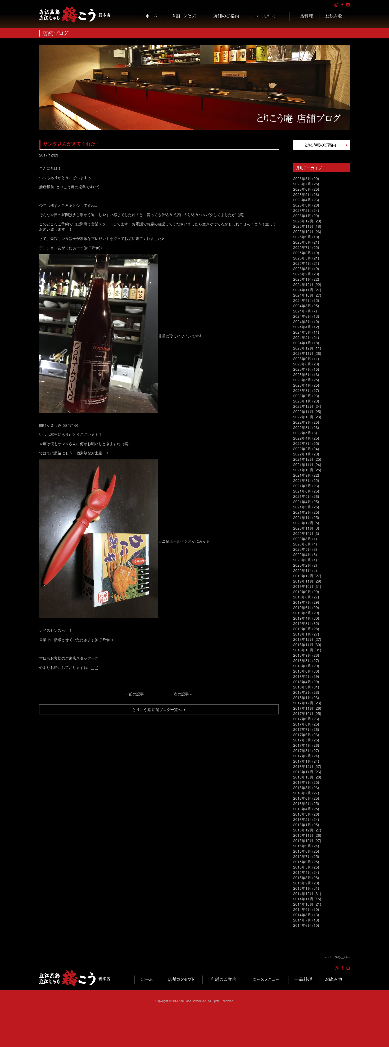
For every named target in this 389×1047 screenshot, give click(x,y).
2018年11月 (303, 644)
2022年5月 (302, 432)
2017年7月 (302, 729)
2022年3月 (302, 443)
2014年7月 (302, 920)
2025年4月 (302, 263)
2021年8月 (302, 480)
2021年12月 (303, 459)
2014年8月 (302, 914)
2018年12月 (303, 639)
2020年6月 (302, 544)
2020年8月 (302, 538)
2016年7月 (302, 792)
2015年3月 (302, 877)
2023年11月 (303, 353)
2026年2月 (302, 210)
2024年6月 (302, 316)
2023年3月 (302, 390)
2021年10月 (303, 469)
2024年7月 (302, 311)
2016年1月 (302, 824)
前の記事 (136, 693)
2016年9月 (302, 782)
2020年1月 (302, 570)
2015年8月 (302, 851)
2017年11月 (303, 708)
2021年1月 (302, 517)
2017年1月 (302, 761)
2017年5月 (302, 739)
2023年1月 (302, 401)
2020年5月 (302, 549)
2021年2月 (302, 512)
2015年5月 (302, 867)
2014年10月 (303, 904)
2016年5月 (302, 803)
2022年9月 (302, 422)
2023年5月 (302, 379)
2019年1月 (302, 634)
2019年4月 (302, 618)
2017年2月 (302, 755)
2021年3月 (302, 506)
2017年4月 (302, 745)
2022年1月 (302, 454)
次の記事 (181, 693)
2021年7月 (302, 485)
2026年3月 (302, 205)
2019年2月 (302, 628)
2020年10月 (303, 533)
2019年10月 (303, 586)
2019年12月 (303, 575)
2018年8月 (302, 660)
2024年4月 (302, 326)
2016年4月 (302, 808)
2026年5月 (302, 194)
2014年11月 (303, 898)
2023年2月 (302, 395)
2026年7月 (302, 183)
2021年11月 (303, 464)
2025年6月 (302, 252)
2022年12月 (303, 406)
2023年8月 (302, 363)
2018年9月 (302, 655)
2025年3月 (302, 268)
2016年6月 (302, 798)
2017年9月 (302, 718)
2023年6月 (302, 374)
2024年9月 (302, 300)
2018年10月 (303, 649)
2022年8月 (302, 427)
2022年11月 (303, 411)
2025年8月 (302, 242)
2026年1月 (302, 215)
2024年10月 (303, 295)
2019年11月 (303, 581)
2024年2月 (302, 337)
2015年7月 (302, 856)
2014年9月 (302, 909)
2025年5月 (302, 258)
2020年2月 (302, 565)
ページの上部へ (339, 957)
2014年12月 (303, 893)
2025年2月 (302, 273)
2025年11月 (303, 226)
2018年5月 (302, 676)
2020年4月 (302, 554)
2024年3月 (302, 332)
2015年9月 (302, 845)
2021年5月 (302, 496)
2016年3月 (302, 814)
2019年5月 (302, 612)
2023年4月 (302, 385)
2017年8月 (302, 724)
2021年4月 (302, 501)
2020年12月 (303, 522)
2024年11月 (303, 289)
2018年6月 (302, 671)
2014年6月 (302, 925)
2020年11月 (303, 528)
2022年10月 (303, 416)
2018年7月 (302, 665)
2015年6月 (302, 861)
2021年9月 (302, 475)
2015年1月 (302, 888)
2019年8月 (302, 596)
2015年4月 (302, 872)
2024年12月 (303, 284)
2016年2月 (302, 819)
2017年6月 (302, 734)
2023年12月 (303, 348)
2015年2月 (302, 882)
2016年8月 (302, 787)
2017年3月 (302, 750)
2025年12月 (303, 220)
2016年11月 (303, 771)
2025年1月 (302, 279)
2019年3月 (302, 623)
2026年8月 (302, 178)
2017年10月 (303, 713)
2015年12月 (303, 830)
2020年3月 (302, 559)
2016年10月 (303, 777)
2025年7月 (302, 247)
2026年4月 (302, 199)
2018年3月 (302, 687)
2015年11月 (303, 835)
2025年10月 (303, 231)
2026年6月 (302, 189)
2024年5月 (302, 321)
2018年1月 (302, 697)
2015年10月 (303, 840)
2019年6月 (302, 607)
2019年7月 (302, 602)
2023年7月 (302, 369)
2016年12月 (303, 766)
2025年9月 (302, 236)
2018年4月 (302, 681)
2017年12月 (303, 702)
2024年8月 (302, 305)
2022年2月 (302, 448)
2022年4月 (302, 438)
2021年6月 (302, 491)
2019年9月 (302, 591)
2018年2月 (302, 692)
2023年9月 (302, 358)
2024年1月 (302, 342)
